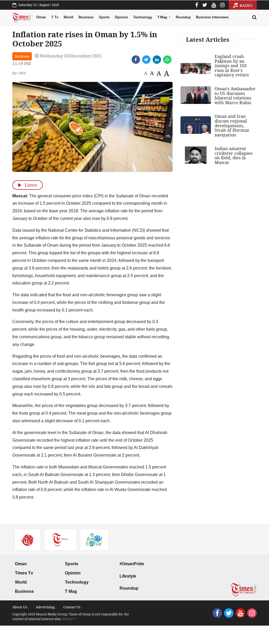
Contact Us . (72, 607)
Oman (41, 17)
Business (86, 17)
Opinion (121, 17)
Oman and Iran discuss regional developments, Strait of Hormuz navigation (232, 125)
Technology (142, 17)
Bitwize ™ (69, 619)
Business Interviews (212, 17)
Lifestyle (128, 576)
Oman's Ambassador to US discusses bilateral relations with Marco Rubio (235, 95)
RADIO (245, 5)
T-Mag (162, 17)
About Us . (20, 607)
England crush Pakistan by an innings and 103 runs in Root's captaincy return (232, 66)
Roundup (183, 17)
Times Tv (24, 573)
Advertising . (46, 607)
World (68, 17)
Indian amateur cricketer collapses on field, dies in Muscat (233, 155)
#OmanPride (132, 564)
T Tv (54, 17)
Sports (104, 17)
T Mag (71, 591)
